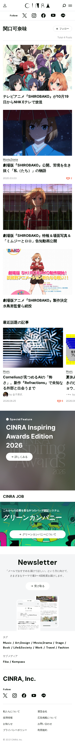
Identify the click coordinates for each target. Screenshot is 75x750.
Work (38, 647)
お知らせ (8, 723)
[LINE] (63, 15)
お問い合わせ (45, 723)
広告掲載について (47, 717)
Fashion (63, 647)
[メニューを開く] (70, 6)
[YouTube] (53, 16)
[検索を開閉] (64, 6)
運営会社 (42, 711)
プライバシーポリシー (15, 729)
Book (6, 647)
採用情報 (8, 717)
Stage (59, 642)
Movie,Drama (42, 642)
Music (7, 642)
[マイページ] (5, 6)
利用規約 (42, 729)
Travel (50, 647)
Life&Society (22, 647)
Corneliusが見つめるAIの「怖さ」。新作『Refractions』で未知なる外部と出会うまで (33, 382)
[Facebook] (43, 15)
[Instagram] (34, 15)
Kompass (18, 661)
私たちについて (11, 711)
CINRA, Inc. (19, 678)
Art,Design (22, 642)
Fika (6, 661)
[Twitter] (24, 15)
